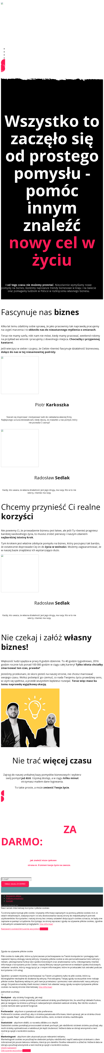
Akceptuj (44, 928)
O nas (9, 48)
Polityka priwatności (14, 898)
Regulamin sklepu (13, 896)
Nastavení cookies (9, 928)
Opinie (9, 55)
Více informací (46, 924)
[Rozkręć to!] (9, 4)
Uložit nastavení (8, 1047)
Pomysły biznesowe (15, 51)
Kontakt (10, 58)
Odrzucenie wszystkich (29, 928)
